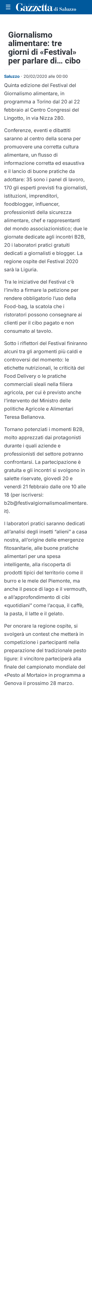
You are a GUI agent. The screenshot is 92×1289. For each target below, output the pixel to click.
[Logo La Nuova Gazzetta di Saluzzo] (46, 7)
